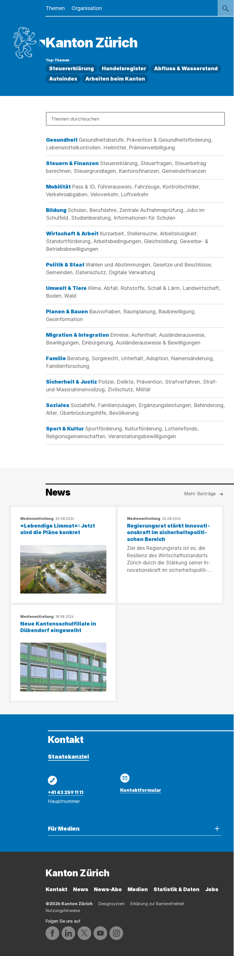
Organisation (87, 8)
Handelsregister (124, 68)
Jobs (211, 889)
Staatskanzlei (68, 756)
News (80, 889)
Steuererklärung (71, 68)
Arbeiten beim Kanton (115, 79)
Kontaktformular (140, 790)
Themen (55, 8)
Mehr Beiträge (200, 493)
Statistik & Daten (176, 889)
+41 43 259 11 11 (65, 792)
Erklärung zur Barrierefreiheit (157, 903)
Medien (138, 889)
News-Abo (108, 889)
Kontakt (56, 889)
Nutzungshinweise (63, 910)
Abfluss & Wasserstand (186, 68)
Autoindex (63, 79)
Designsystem (111, 903)
